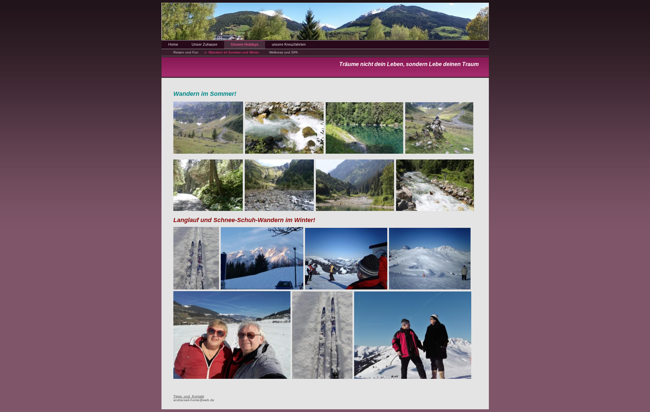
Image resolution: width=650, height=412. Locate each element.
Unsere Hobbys (244, 44)
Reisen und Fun (185, 52)
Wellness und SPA (283, 52)
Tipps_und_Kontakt (188, 396)
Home (173, 44)
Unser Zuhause (204, 44)
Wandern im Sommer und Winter (234, 52)
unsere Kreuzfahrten (289, 44)
